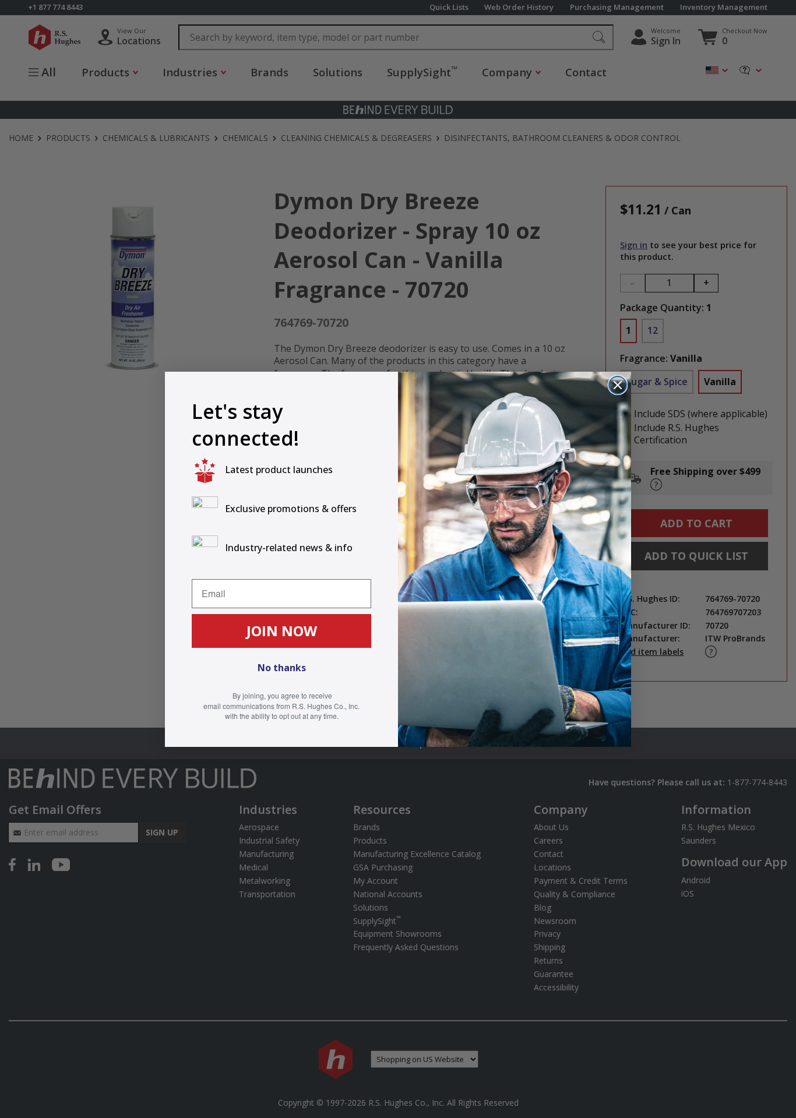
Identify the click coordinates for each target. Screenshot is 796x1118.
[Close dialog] (617, 385)
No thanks (282, 667)
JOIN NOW (281, 630)
